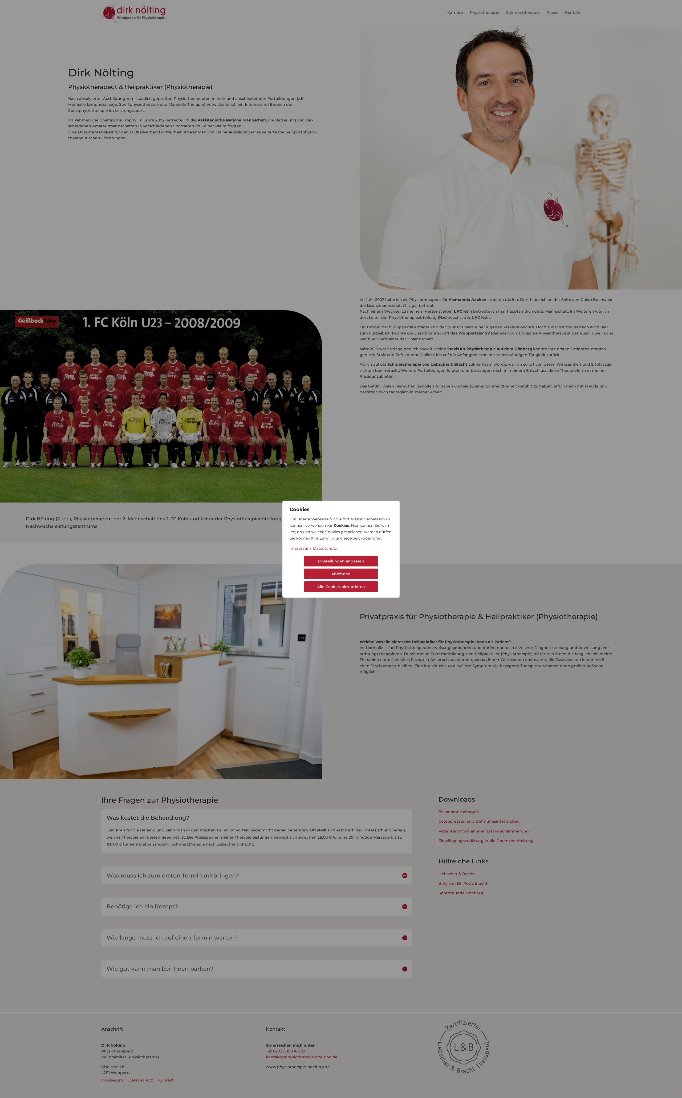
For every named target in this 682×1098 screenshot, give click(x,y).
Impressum (300, 548)
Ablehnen (341, 574)
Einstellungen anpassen (341, 561)
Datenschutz (325, 548)
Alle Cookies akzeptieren (341, 586)
